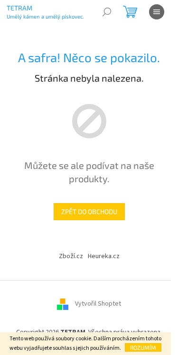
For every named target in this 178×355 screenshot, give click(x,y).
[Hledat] (106, 11)
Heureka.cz (104, 256)
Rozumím (143, 347)
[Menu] (156, 11)
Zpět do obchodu (89, 211)
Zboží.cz (71, 256)
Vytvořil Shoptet (98, 303)
